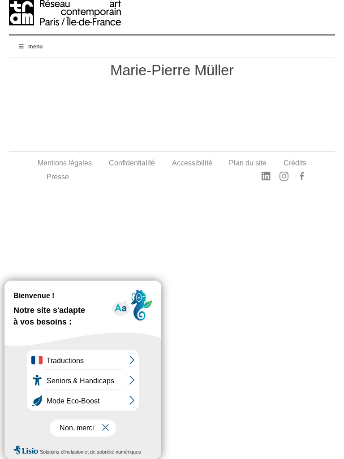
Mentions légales (65, 163)
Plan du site (248, 163)
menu (35, 46)
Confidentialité (132, 163)
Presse (58, 177)
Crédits (295, 163)
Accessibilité (192, 163)
